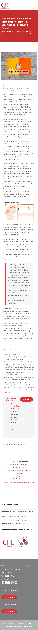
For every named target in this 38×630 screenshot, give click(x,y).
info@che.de (5, 579)
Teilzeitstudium (13, 90)
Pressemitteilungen (14, 87)
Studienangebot (17, 88)
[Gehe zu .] (2, 31)
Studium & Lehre (24, 87)
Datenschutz (21, 623)
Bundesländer (9, 88)
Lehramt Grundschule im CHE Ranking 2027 (14, 516)
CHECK (7, 87)
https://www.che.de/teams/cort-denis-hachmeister (19, 482)
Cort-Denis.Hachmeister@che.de (21, 470)
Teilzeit (7, 90)
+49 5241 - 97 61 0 (9, 576)
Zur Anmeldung (9, 597)
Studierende (25, 88)
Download (26, 399)
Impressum (31, 623)
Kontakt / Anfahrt (8, 623)
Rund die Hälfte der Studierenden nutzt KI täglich (17, 512)
